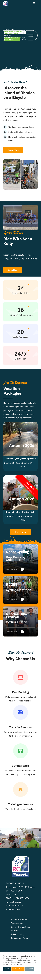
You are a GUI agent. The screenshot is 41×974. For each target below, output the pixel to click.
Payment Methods (19, 919)
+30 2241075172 (14, 905)
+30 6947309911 (14, 909)
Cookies (14, 930)
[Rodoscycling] (20, 559)
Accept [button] (7, 969)
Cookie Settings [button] (18, 969)
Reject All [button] (29, 969)
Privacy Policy (17, 934)
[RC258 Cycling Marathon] (20, 590)
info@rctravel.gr (13, 902)
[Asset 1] (5, 1)
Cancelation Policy (19, 938)
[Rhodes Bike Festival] (20, 621)
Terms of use (17, 923)
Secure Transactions (20, 927)
